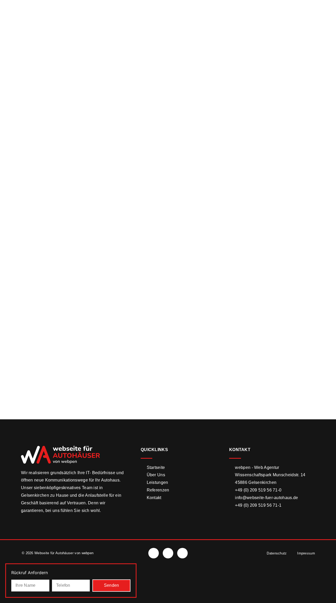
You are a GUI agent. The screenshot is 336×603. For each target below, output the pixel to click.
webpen (88, 553)
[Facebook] (153, 553)
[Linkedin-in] (182, 553)
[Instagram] (168, 553)
